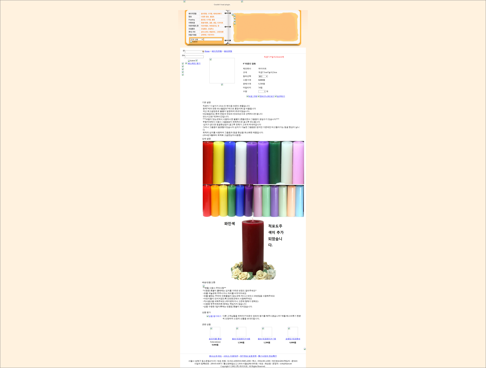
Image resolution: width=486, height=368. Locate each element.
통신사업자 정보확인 (267, 356)
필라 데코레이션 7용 (267, 339)
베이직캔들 (217, 51)
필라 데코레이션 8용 (241, 339)
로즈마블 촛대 (215, 339)
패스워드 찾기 (194, 63)
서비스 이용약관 (231, 356)
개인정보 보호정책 (248, 356)
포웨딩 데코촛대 (293, 339)
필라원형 (228, 51)
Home (207, 51)
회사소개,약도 (215, 356)
